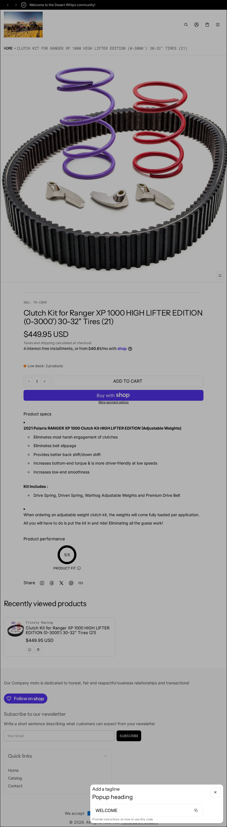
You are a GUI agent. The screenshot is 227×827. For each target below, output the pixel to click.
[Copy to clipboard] (196, 810)
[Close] (215, 792)
